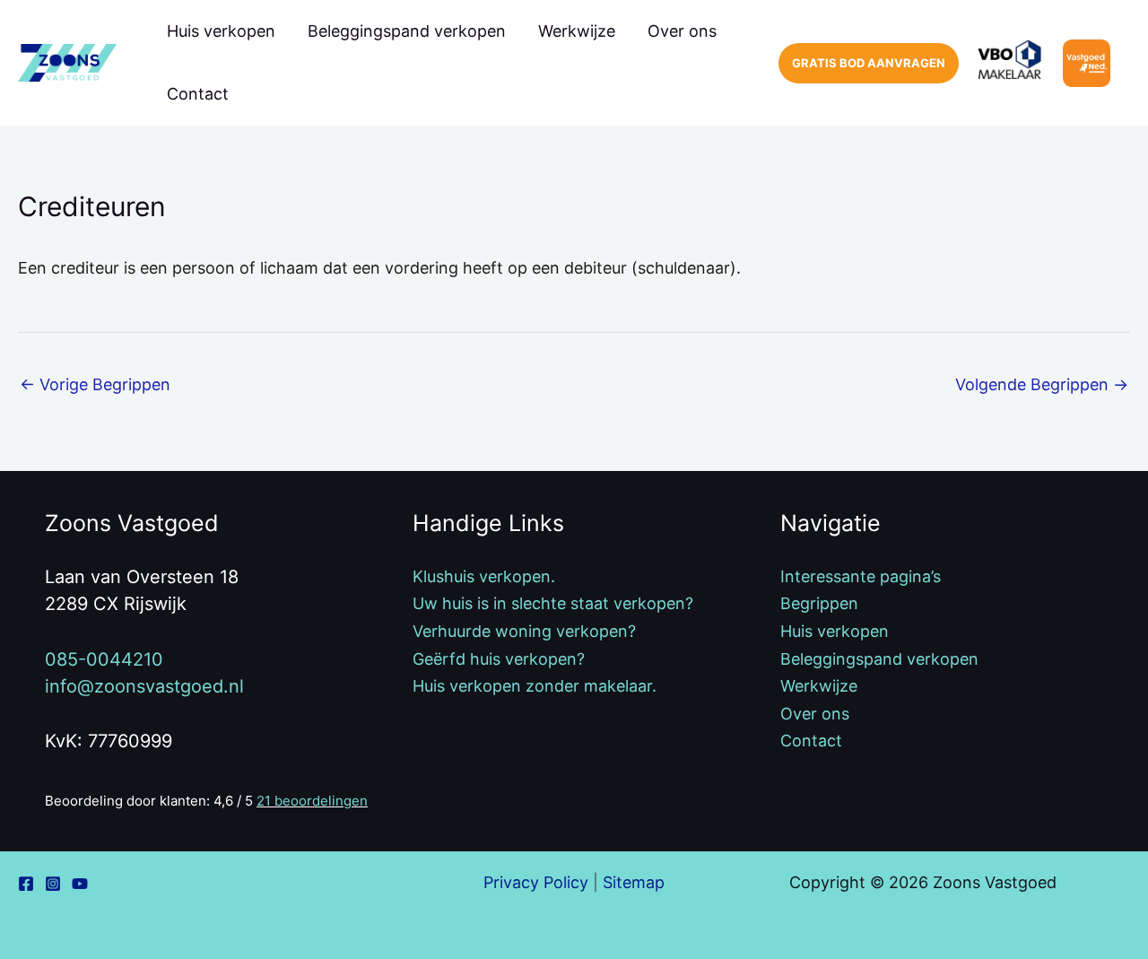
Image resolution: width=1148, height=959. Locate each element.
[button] (868, 63)
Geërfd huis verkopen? (499, 659)
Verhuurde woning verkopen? (524, 631)
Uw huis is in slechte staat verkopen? (553, 603)
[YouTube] (80, 884)
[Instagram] (53, 884)
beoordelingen (312, 800)
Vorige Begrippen (95, 384)
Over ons (682, 31)
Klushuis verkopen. (484, 576)
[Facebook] (26, 884)
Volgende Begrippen (1041, 384)
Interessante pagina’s (860, 576)
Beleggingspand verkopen (407, 31)
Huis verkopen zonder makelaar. (535, 685)
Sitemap (634, 882)
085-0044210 (104, 659)
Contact (198, 93)
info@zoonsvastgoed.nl (144, 686)
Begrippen (819, 603)
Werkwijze (576, 31)
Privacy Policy (535, 882)
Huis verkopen (221, 31)
